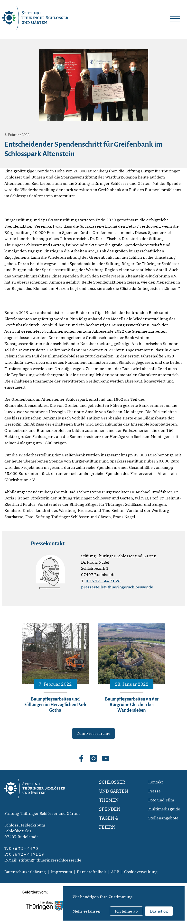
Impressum (61, 871)
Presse (154, 791)
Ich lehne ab (126, 911)
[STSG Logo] (34, 807)
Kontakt (155, 782)
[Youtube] (105, 758)
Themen (109, 800)
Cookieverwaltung (141, 871)
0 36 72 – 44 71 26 (103, 580)
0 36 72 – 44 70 (23, 848)
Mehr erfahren (86, 911)
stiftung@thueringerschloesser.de (50, 860)
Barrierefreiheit (91, 871)
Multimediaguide (164, 809)
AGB (115, 871)
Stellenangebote (163, 818)
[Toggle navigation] (175, 18)
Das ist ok (159, 911)
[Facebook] (81, 758)
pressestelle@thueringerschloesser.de (117, 587)
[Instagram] (93, 758)
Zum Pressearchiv (93, 733)
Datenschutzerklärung (25, 871)
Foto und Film (161, 800)
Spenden (109, 809)
